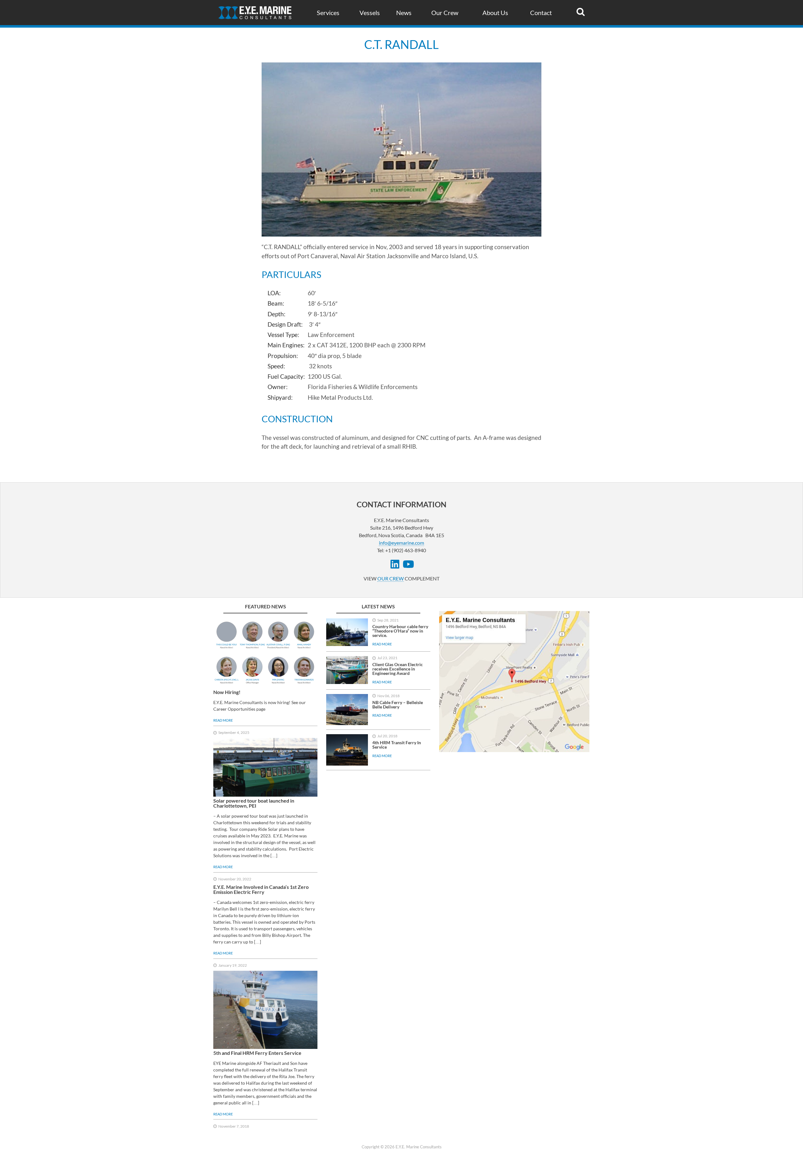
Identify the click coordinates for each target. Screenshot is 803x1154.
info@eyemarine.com (401, 543)
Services (328, 12)
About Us (495, 12)
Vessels (369, 12)
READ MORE (223, 720)
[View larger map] (514, 681)
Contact (541, 12)
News (404, 12)
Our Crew (444, 12)
